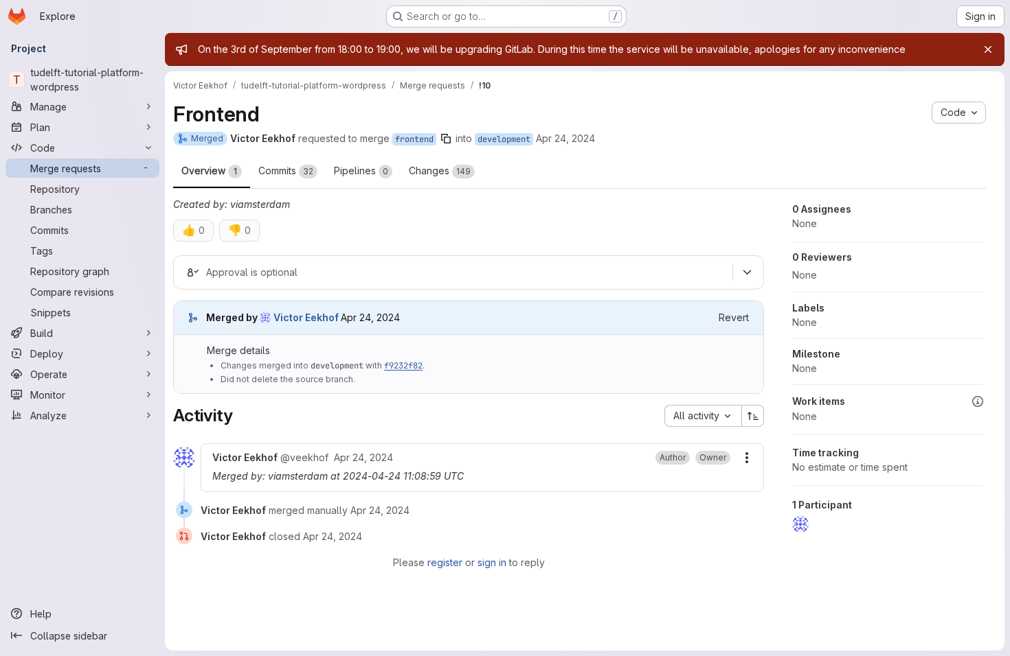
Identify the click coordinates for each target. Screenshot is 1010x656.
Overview (209, 170)
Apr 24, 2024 (565, 138)
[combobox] (702, 416)
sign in (492, 562)
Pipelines (361, 170)
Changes (440, 170)
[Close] (988, 49)
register (444, 562)
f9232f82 (403, 365)
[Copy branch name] (446, 138)
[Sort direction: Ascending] (753, 416)
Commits (285, 170)
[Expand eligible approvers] (747, 272)
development (504, 139)
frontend (414, 139)
